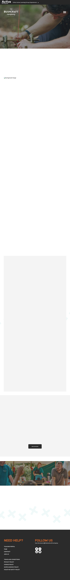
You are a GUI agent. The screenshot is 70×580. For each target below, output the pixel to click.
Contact (7, 551)
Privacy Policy (9, 562)
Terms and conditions (12, 559)
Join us (6, 554)
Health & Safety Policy (12, 569)
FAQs (5, 549)
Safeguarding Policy (11, 567)
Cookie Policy (9, 564)
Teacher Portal (9, 546)
